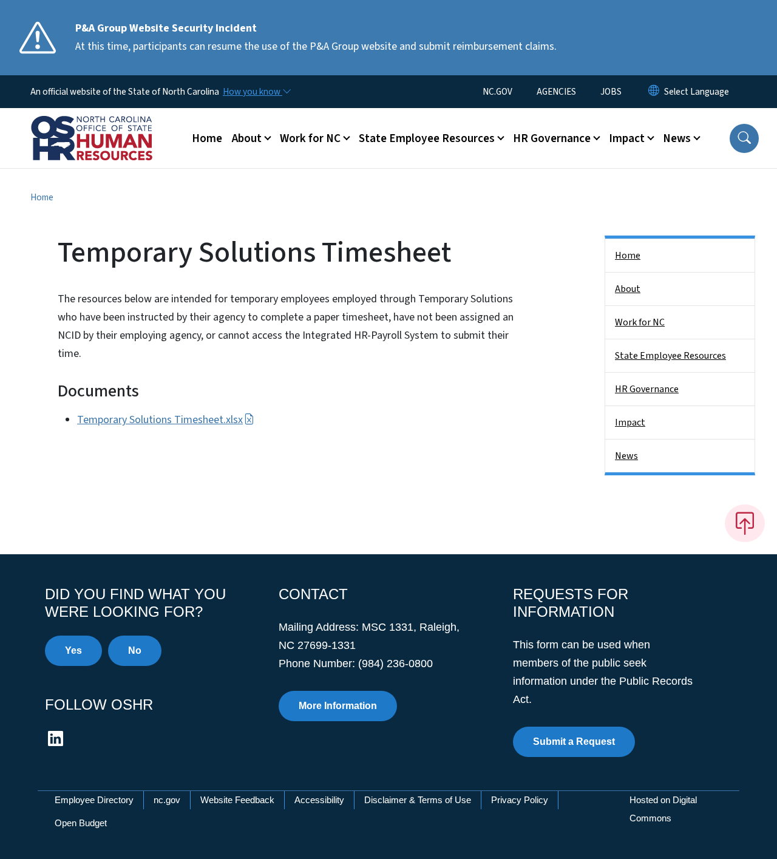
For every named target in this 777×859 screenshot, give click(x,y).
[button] (744, 138)
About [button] (247, 138)
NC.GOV (497, 91)
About (627, 289)
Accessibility (319, 800)
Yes (73, 650)
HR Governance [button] (552, 138)
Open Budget (81, 823)
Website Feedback (237, 800)
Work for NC (640, 322)
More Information (338, 706)
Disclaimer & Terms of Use (417, 800)
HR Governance (647, 389)
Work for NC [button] (310, 138)
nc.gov (167, 800)
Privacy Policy (519, 800)
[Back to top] (745, 523)
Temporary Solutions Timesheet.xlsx (160, 419)
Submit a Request (574, 741)
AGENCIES (556, 91)
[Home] (106, 124)
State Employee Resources (670, 355)
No (134, 650)
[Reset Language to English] (653, 92)
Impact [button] (627, 138)
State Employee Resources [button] (427, 138)
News (626, 456)
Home (207, 138)
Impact (630, 422)
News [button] (677, 138)
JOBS (611, 91)
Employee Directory (94, 800)
